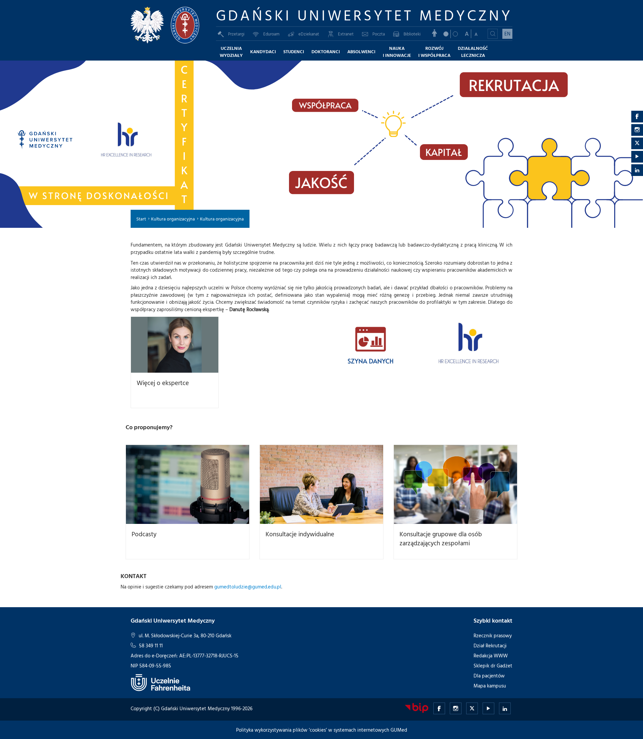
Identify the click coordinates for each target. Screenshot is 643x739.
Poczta (378, 33)
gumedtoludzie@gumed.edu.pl (247, 586)
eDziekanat (308, 33)
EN (507, 33)
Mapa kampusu (490, 685)
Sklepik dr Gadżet (493, 665)
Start (141, 218)
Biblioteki (412, 33)
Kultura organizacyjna (173, 218)
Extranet (346, 33)
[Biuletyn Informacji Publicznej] (416, 708)
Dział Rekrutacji (490, 645)
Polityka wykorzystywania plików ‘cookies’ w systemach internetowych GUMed (321, 730)
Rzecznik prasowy (493, 635)
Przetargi (236, 33)
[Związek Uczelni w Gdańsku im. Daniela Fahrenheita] (161, 682)
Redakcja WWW (491, 655)
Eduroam (271, 33)
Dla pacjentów (489, 675)
